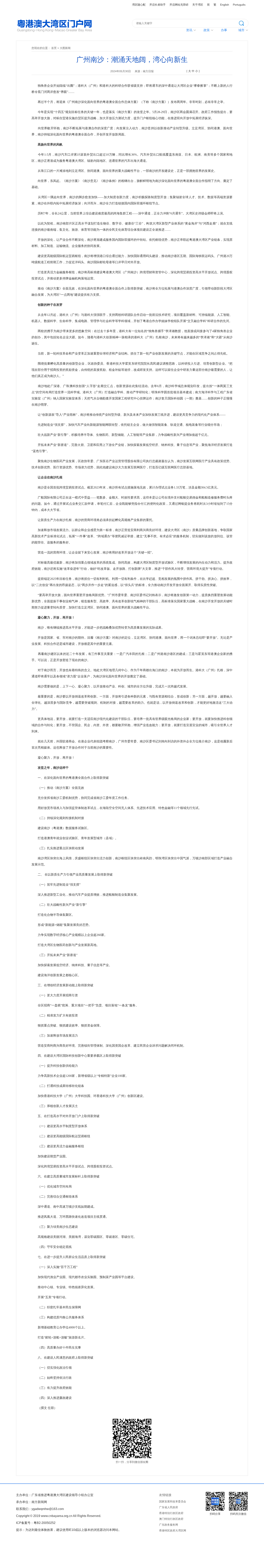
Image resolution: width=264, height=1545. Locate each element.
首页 (54, 48)
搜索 (243, 23)
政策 (207, 30)
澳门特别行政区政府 (171, 1518)
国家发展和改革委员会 (172, 1501)
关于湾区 (197, 4)
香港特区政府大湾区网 (172, 1530)
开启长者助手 (157, 4)
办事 (224, 30)
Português (239, 4)
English (224, 4)
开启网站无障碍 (178, 4)
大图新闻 (65, 48)
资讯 (189, 30)
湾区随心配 (139, 4)
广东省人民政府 (168, 1507)
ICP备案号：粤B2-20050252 (35, 1522)
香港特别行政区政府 (171, 1513)
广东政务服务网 (168, 1524)
